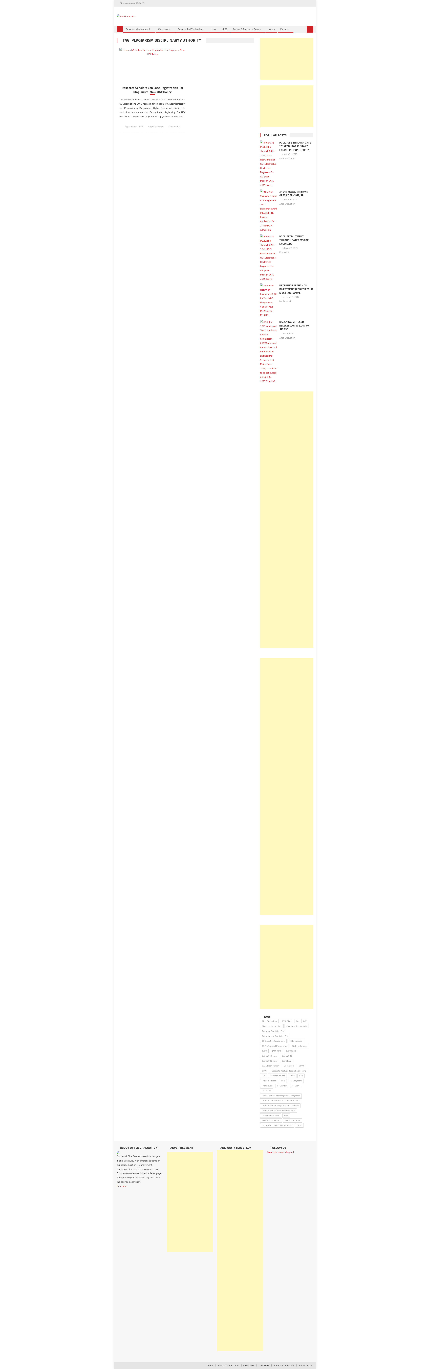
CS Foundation (296, 1040)
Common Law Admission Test (275, 1036)
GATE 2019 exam (269, 1055)
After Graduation (155, 126)
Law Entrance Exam (271, 1115)
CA (297, 1021)
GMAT (264, 1070)
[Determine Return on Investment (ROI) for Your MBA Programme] (268, 300)
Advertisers (248, 1365)
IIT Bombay (282, 1085)
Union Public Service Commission (277, 1125)
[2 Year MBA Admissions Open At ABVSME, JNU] (268, 211)
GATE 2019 (291, 1051)
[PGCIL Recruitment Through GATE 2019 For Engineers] (268, 257)
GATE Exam (287, 1060)
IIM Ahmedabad (269, 1080)
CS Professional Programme (274, 1046)
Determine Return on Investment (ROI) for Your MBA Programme (296, 289)
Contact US (264, 1365)
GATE (264, 1051)
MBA (286, 1115)
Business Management (138, 29)
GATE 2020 (287, 1055)
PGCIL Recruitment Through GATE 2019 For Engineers (294, 240)
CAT (305, 1021)
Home (210, 1365)
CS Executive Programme (273, 1040)
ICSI (301, 1075)
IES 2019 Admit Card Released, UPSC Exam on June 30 (294, 325)
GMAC (301, 1065)
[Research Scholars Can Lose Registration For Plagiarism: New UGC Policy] (152, 52)
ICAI (263, 1075)
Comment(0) (174, 126)
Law (214, 29)
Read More (122, 1186)
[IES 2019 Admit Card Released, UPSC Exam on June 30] (268, 351)
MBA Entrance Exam (271, 1120)
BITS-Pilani (286, 1021)
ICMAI (292, 1075)
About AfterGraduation (228, 1365)
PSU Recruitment (292, 1120)
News (272, 29)
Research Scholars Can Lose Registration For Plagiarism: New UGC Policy (152, 90)
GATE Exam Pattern (270, 1065)
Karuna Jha (284, 252)
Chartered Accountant (272, 1026)
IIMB (283, 1080)
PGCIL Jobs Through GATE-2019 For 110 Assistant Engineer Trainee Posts (295, 146)
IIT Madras (266, 1090)
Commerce (164, 29)
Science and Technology (191, 29)
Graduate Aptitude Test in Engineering (289, 1070)
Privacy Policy (305, 1365)
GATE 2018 (276, 1051)
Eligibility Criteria (299, 1046)
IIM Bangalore (296, 1080)
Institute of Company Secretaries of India (280, 1105)
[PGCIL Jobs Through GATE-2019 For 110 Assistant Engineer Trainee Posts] (268, 164)
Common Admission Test (273, 1031)
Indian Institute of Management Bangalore (281, 1095)
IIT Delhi (295, 1085)
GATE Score (289, 1065)
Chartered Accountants (296, 1026)
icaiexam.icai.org (277, 1075)
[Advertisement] (286, 59)
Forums (284, 29)
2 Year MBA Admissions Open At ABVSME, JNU (293, 193)
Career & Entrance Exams (247, 29)
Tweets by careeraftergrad (280, 1152)
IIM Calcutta (267, 1085)
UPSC (224, 29)
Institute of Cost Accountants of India (278, 1110)
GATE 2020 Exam (269, 1060)
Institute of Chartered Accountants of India (281, 1100)
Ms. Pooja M (285, 301)
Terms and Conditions (283, 1365)
